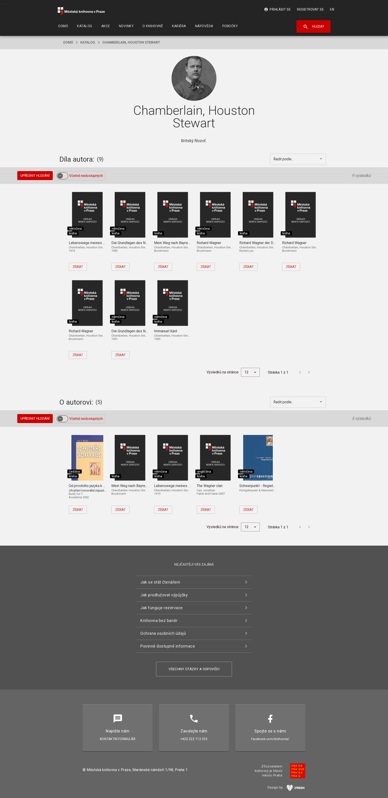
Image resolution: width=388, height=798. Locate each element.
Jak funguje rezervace (161, 607)
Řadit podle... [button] (283, 159)
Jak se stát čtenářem (160, 582)
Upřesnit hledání (35, 176)
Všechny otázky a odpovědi (194, 669)
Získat (78, 267)
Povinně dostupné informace (167, 646)
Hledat (313, 26)
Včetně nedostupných (86, 176)
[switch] (62, 175)
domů (68, 42)
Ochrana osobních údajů (163, 633)
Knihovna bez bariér (159, 620)
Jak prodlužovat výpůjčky (164, 595)
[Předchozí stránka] (299, 372)
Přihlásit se (277, 9)
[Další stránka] (308, 372)
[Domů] (81, 11)
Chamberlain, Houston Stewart (131, 42)
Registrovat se (310, 9)
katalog (87, 42)
